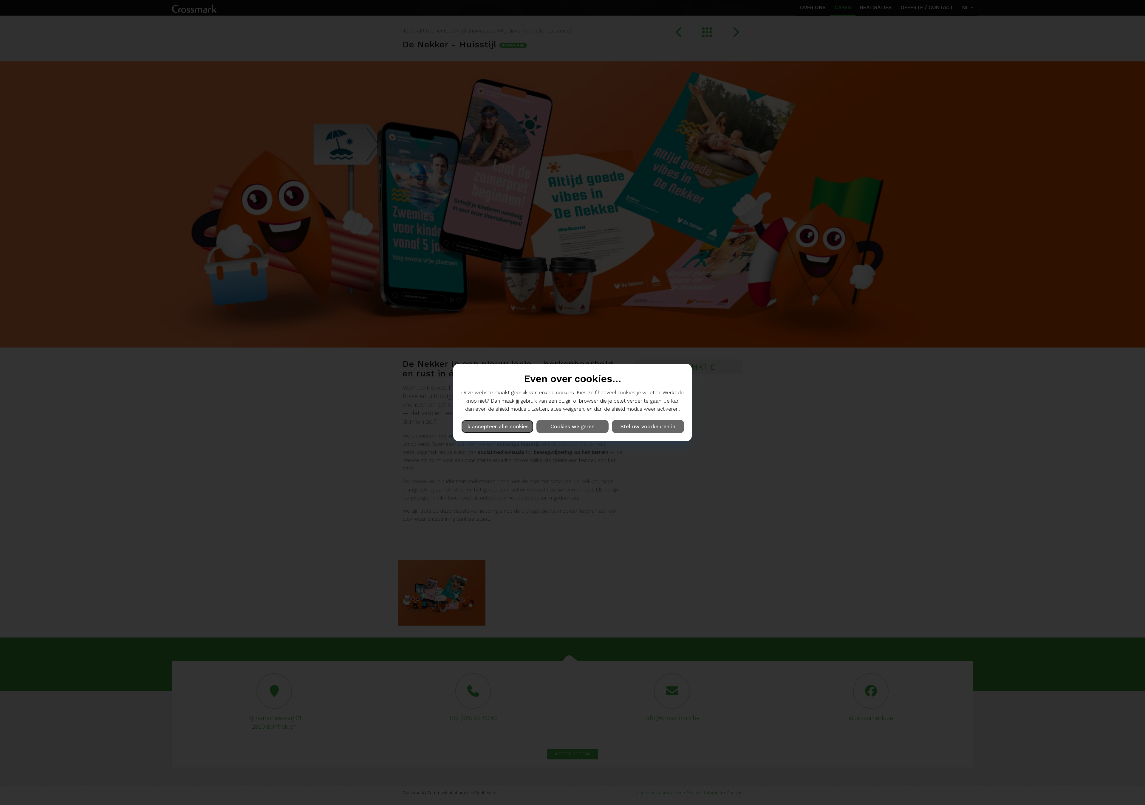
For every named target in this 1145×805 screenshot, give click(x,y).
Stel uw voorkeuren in (648, 426)
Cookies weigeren (572, 426)
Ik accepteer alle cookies (497, 426)
